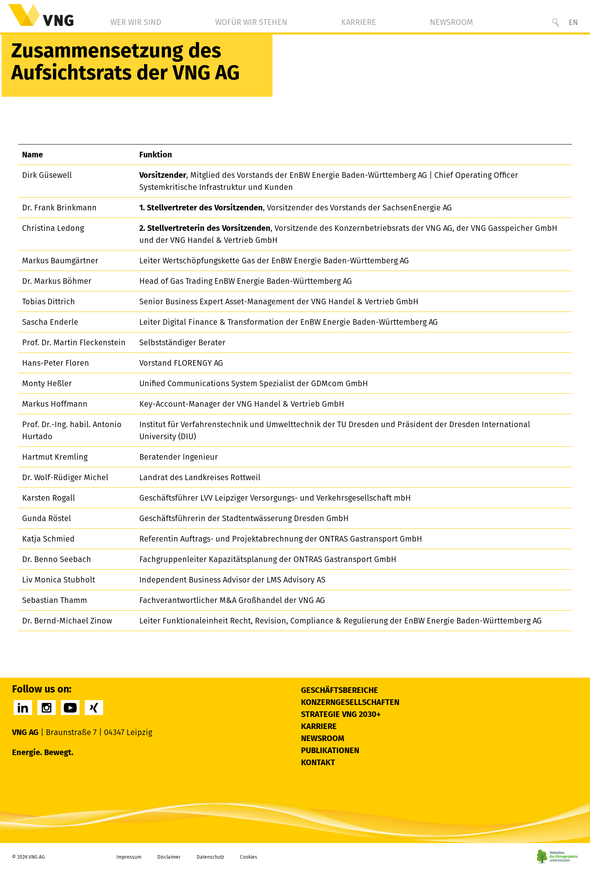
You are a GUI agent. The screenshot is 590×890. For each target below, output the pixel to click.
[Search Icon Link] (555, 22)
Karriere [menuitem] (358, 22)
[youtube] (70, 707)
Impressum (128, 857)
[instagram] (46, 707)
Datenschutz (210, 857)
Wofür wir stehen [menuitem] (251, 22)
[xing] (94, 707)
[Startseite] (40, 15)
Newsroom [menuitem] (451, 22)
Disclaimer (169, 857)
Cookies (248, 857)
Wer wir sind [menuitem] (135, 22)
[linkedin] (23, 707)
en (573, 22)
